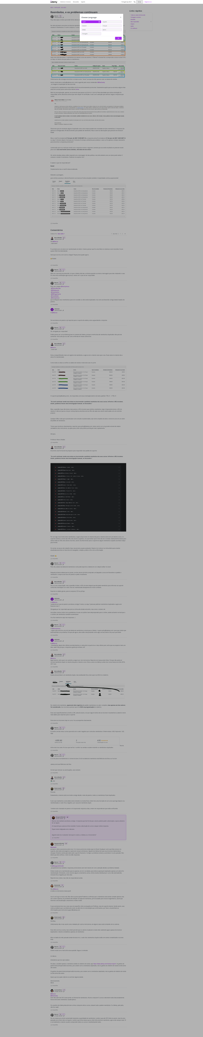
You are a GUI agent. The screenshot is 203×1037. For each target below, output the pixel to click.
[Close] (121, 17)
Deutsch (84, 25)
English (84, 21)
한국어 (104, 29)
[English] (54, 2)
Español (105, 21)
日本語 (84, 29)
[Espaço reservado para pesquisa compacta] (134, 1)
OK (118, 38)
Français (105, 25)
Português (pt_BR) (126, 2)
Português (85, 33)
